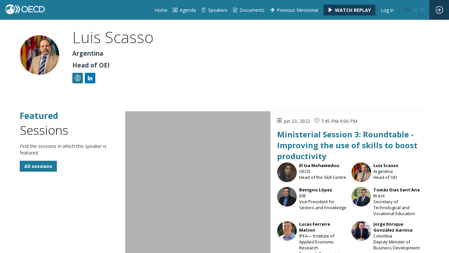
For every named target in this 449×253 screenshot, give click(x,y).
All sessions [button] (38, 166)
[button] (349, 10)
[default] (161, 10)
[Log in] (439, 10)
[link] (249, 10)
